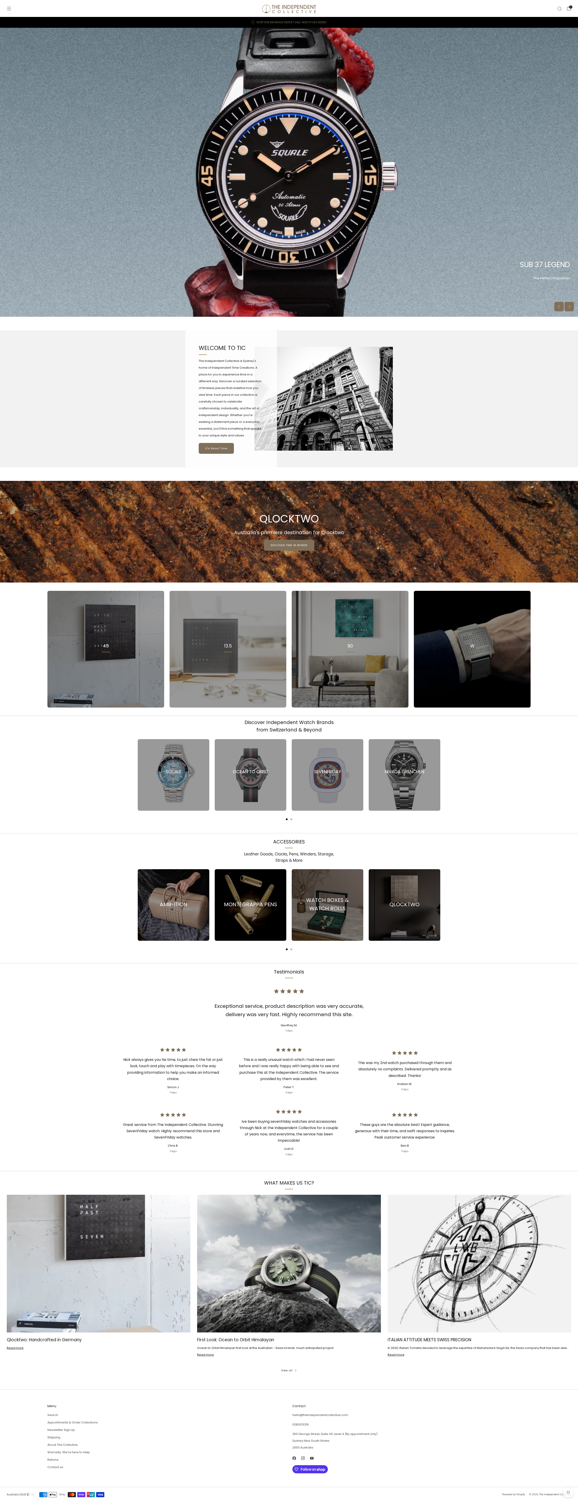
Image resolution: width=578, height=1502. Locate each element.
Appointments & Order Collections (72, 1422)
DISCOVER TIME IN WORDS (289, 545)
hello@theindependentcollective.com (320, 1415)
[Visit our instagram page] (302, 1458)
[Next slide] (569, 306)
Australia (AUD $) (18, 1494)
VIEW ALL (228, 666)
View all (287, 1370)
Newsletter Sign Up (61, 1430)
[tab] (287, 819)
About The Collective (62, 1445)
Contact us (55, 1467)
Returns (52, 1460)
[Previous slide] (559, 306)
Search (52, 1415)
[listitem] (289, 22)
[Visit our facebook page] (294, 1458)
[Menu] (9, 8)
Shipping (53, 1437)
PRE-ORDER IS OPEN (29, 291)
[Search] (559, 8)
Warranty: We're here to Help (68, 1452)
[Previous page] (137, 774)
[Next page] (440, 774)
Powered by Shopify (513, 1494)
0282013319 (300, 1424)
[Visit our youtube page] (311, 1458)
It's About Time (216, 448)
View (106, 666)
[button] (282, 313)
